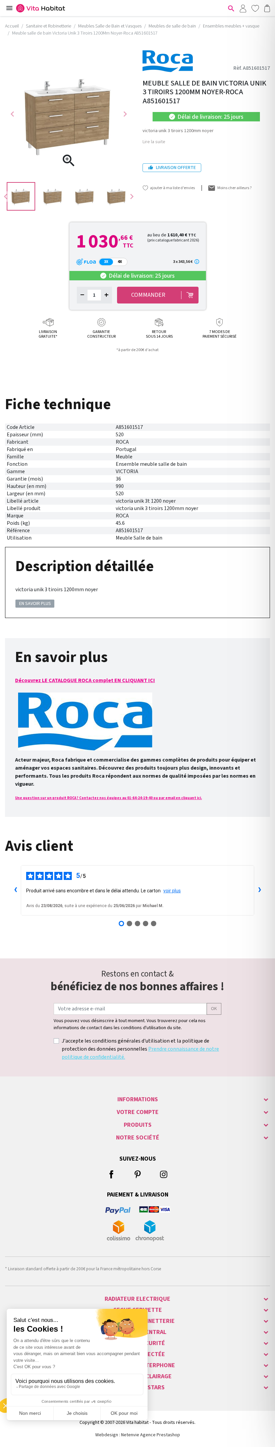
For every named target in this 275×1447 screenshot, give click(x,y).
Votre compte (138, 1112)
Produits (138, 1125)
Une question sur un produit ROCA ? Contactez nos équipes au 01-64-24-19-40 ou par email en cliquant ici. (108, 797)
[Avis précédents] (15, 890)
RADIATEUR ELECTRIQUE (137, 1299)
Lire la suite (154, 141)
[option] (21, 196)
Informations (137, 1099)
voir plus (172, 890)
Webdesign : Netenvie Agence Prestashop (137, 1435)
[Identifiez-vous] (242, 8)
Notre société (137, 1137)
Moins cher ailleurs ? (234, 188)
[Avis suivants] (259, 890)
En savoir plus (35, 603)
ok (214, 1008)
